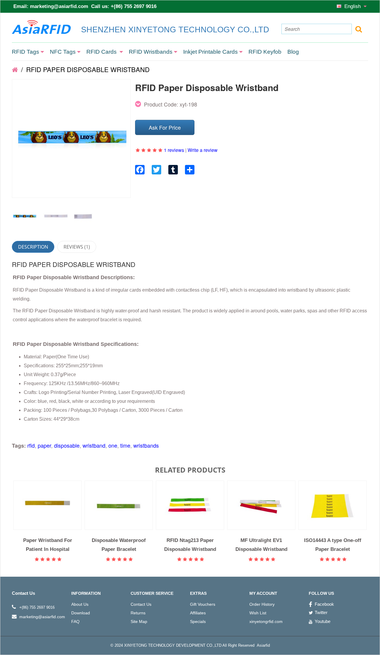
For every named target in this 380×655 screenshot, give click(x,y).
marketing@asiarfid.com (59, 6)
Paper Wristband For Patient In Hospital (47, 545)
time (125, 445)
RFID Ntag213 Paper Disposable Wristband (190, 545)
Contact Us (141, 604)
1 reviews (174, 150)
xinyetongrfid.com (266, 621)
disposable (67, 445)
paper (44, 445)
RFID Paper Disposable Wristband (87, 69)
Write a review (203, 150)
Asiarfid (263, 645)
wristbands (146, 445)
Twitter (321, 612)
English (353, 6)
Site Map (139, 621)
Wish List (257, 613)
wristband (94, 445)
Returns (138, 613)
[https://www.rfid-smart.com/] (15, 69)
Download (80, 613)
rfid (31, 445)
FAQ (75, 621)
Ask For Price (165, 127)
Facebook (324, 604)
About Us (79, 604)
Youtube (322, 621)
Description (33, 247)
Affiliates (198, 613)
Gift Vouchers (202, 604)
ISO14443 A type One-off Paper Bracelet (332, 545)
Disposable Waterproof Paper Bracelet (119, 545)
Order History (262, 604)
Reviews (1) (77, 247)
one (112, 445)
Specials (198, 621)
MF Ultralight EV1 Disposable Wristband (261, 545)
